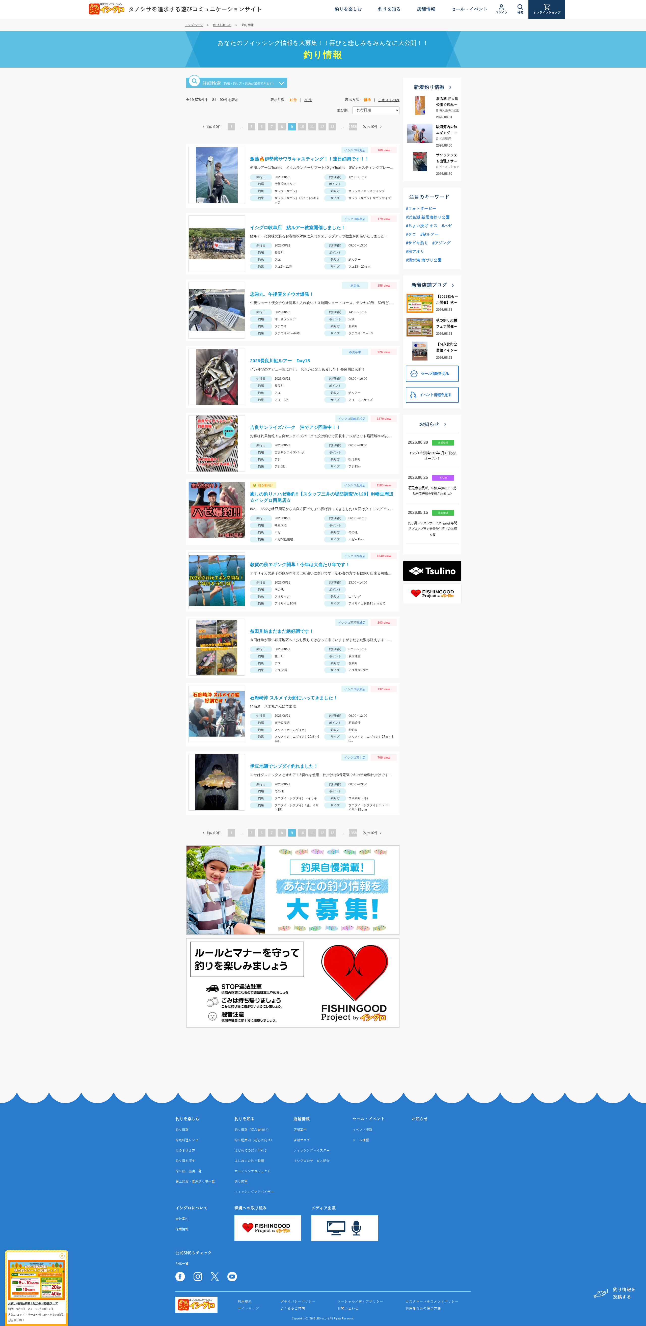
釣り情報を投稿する (624, 1293)
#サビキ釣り (417, 243)
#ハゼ (447, 226)
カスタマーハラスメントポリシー (432, 1302)
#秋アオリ (415, 252)
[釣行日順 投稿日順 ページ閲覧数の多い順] (376, 110)
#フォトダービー (421, 209)
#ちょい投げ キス (422, 226)
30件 (308, 100)
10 (302, 127)
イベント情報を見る (435, 395)
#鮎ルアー (429, 234)
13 (332, 127)
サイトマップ (248, 1308)
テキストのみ (388, 100)
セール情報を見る (435, 374)
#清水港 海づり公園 (424, 260)
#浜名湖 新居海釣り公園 (428, 217)
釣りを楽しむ (222, 25)
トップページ (194, 25)
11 (312, 127)
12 (322, 127)
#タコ (411, 234)
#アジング (441, 243)
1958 (353, 127)
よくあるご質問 (292, 1308)
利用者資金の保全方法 (423, 1308)
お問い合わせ (348, 1308)
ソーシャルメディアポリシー (360, 1302)
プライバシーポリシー (298, 1302)
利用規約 (245, 1302)
